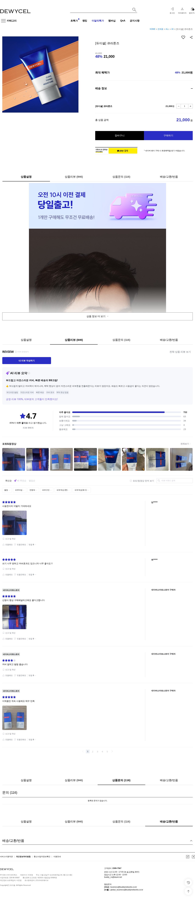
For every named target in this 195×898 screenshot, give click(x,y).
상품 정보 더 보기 (96, 316)
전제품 (160, 29)
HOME (152, 29)
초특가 (74, 20)
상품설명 (26, 176)
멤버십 (112, 20)
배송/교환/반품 (169, 176)
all (172, 29)
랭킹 (84, 20)
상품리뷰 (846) (74, 176)
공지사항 (134, 20)
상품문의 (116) (121, 176)
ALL (167, 29)
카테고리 (12, 20)
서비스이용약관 (6, 857)
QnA (122, 20)
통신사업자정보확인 (42, 857)
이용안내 (57, 857)
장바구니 (119, 135)
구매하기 (168, 135)
